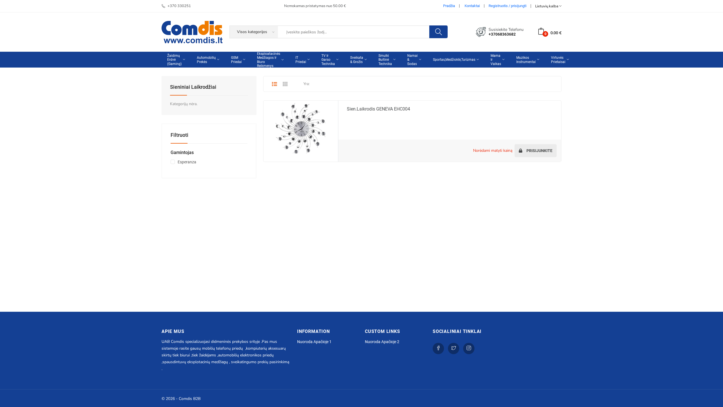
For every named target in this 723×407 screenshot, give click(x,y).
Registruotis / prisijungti (507, 6)
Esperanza (187, 162)
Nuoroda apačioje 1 (314, 341)
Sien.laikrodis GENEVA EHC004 (378, 109)
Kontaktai (472, 6)
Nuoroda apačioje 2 (382, 341)
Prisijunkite (539, 150)
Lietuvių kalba (547, 6)
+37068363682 (502, 34)
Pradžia (449, 6)
